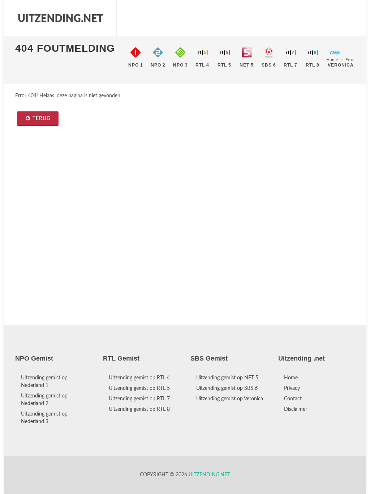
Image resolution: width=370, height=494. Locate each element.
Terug (42, 118)
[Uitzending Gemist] (60, 18)
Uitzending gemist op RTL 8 (139, 409)
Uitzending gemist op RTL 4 (139, 377)
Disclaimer (295, 409)
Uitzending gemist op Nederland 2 (44, 399)
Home (291, 377)
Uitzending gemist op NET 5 (227, 377)
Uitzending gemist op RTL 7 (139, 398)
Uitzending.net (209, 474)
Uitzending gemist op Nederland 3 (44, 418)
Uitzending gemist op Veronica (229, 398)
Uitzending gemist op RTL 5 (139, 388)
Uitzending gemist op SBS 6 (227, 388)
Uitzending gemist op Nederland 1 (44, 381)
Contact (293, 398)
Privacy (292, 388)
